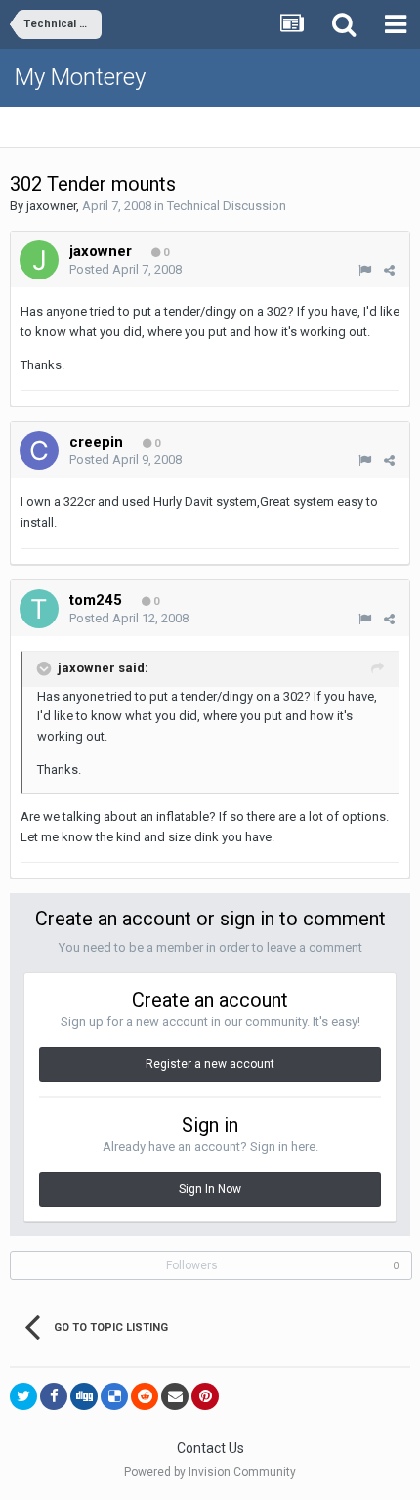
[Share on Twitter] (23, 1396)
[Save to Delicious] (114, 1396)
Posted (125, 269)
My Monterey (80, 77)
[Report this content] (364, 270)
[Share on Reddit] (144, 1396)
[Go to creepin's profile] (39, 450)
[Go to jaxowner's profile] (39, 259)
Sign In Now (210, 1189)
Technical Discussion (226, 205)
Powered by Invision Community (210, 1472)
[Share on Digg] (84, 1396)
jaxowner (51, 205)
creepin (96, 441)
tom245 (95, 600)
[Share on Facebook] (53, 1396)
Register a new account (210, 1064)
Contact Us (210, 1448)
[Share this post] (389, 270)
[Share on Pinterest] (205, 1396)
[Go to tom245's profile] (39, 608)
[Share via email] (175, 1396)
